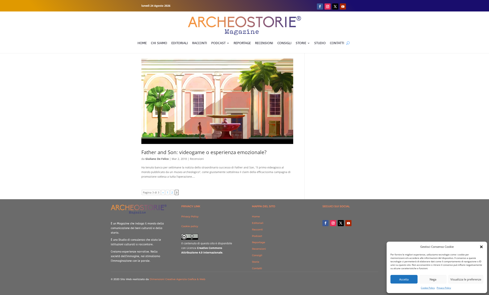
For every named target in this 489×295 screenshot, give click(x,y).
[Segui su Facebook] (320, 6)
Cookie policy (189, 226)
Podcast (257, 235)
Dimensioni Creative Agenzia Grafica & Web (177, 279)
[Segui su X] (335, 6)
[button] (481, 247)
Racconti (257, 229)
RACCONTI (199, 43)
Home (256, 216)
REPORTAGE (242, 43)
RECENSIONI (264, 43)
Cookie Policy (428, 287)
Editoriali (257, 222)
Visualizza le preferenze (465, 279)
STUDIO (320, 43)
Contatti (257, 268)
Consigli (257, 255)
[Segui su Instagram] (328, 6)
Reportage (258, 242)
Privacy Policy (444, 287)
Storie (255, 261)
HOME (142, 43)
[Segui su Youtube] (343, 6)
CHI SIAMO (159, 43)
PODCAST (218, 43)
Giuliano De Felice (157, 159)
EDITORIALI (179, 43)
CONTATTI (337, 43)
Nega (433, 279)
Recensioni (197, 159)
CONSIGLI (284, 43)
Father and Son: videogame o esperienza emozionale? (203, 152)
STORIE (301, 43)
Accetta (404, 279)
